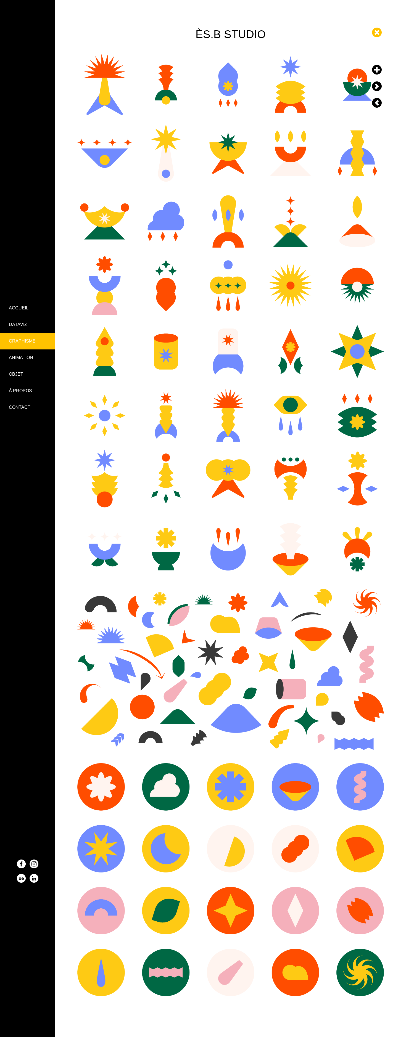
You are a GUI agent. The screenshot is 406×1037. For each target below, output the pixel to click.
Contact (19, 407)
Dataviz (18, 324)
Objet (16, 374)
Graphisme (22, 341)
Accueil (18, 308)
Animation (21, 357)
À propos (20, 390)
